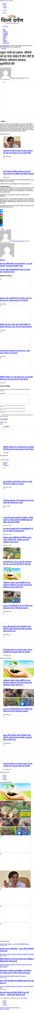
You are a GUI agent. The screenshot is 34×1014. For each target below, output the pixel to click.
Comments (6, 465)
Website (2, 412)
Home (4, 3)
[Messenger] (17, 213)
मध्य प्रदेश (5, 33)
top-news (8, 229)
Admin (13, 78)
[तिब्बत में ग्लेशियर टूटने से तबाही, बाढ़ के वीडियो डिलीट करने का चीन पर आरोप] (15, 922)
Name (2, 406)
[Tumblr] (17, 223)
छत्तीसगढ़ (5, 31)
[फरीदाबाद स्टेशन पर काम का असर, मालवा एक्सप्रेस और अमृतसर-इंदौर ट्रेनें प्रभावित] (12, 646)
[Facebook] (17, 210)
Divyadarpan (24, 998)
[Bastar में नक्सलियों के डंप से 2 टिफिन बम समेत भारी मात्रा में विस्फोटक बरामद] (12, 602)
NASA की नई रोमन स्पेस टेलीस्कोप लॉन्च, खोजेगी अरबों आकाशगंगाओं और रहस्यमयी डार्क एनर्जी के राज (17, 629)
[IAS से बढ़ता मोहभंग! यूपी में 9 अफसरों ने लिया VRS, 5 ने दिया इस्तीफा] (15, 904)
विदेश (4, 30)
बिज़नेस (5, 36)
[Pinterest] (17, 215)
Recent (5, 463)
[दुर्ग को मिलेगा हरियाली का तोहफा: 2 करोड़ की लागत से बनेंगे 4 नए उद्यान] (11, 478)
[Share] (17, 225)
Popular (5, 462)
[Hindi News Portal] (12, 23)
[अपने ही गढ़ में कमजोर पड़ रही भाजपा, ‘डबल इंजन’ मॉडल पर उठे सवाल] (15, 347)
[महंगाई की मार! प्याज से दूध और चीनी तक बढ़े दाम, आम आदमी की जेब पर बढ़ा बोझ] (12, 558)
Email (2, 409)
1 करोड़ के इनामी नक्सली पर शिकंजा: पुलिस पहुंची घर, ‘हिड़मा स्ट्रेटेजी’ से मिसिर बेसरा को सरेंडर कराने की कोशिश (18, 520)
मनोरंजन (5, 41)
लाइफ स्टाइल (6, 43)
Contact (5, 7)
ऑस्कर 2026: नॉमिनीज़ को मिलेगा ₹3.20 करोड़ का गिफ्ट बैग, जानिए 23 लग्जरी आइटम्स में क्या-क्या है (17, 540)
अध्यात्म (5, 37)
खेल (4, 38)
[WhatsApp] (17, 218)
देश (4, 29)
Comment (3, 393)
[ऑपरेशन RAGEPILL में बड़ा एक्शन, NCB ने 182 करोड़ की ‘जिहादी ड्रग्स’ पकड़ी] (12, 497)
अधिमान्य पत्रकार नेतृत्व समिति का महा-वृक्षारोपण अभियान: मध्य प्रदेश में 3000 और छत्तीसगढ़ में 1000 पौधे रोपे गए (17, 585)
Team (4, 6)
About (4, 4)
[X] (17, 220)
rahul (2, 229)
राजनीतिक (5, 34)
